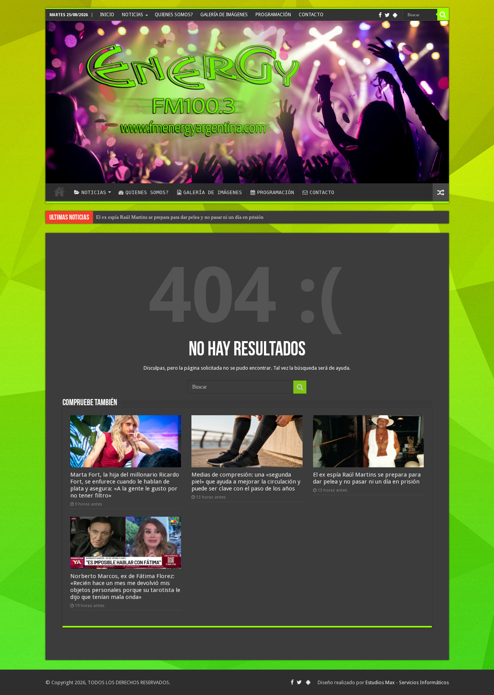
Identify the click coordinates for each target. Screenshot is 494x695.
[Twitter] (387, 15)
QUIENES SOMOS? (174, 14)
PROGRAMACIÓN (273, 14)
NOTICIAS (132, 14)
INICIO (107, 14)
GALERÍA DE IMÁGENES (224, 14)
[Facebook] (380, 15)
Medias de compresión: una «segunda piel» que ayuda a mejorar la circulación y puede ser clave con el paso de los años (245, 481)
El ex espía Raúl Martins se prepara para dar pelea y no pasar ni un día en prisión (180, 217)
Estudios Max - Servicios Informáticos (407, 682)
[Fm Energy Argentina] (247, 102)
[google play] (395, 15)
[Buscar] (443, 14)
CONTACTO (311, 14)
